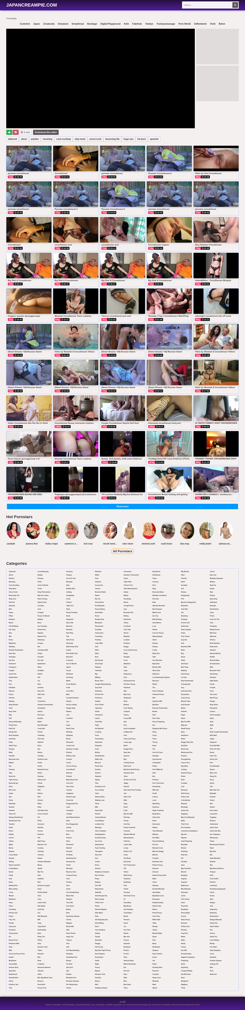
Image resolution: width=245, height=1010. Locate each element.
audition (184, 745)
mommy (184, 803)
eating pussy (215, 629)
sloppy (212, 902)
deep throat (70, 933)
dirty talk (69, 623)
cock (125, 660)
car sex (184, 677)
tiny (10, 681)
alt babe (41, 670)
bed (125, 759)
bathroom (185, 885)
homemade (42, 930)
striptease (127, 698)
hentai (154, 629)
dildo (183, 940)
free (125, 677)
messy (40, 752)
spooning (213, 599)
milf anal (213, 633)
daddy (11, 834)
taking (11, 861)
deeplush (63, 24)
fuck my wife (215, 745)
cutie (97, 749)
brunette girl (128, 612)
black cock (156, 612)
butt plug (184, 667)
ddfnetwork (200, 24)
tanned (184, 711)
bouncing (184, 749)
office (40, 940)
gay (96, 858)
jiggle (126, 783)
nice (211, 967)
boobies (69, 629)
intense (69, 838)
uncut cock (95, 139)
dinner (40, 711)
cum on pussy (158, 633)
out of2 (98, 885)
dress (97, 865)
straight (127, 657)
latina (97, 718)
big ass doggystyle (188, 602)
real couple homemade (219, 732)
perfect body (42, 892)
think (212, 616)
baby (183, 820)
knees (212, 800)
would (11, 896)
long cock (70, 745)
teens (154, 578)
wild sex (155, 790)
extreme (184, 923)
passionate (99, 626)
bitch (126, 745)
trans (154, 739)
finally (11, 923)
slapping (184, 814)
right (97, 964)
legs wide (99, 643)
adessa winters (226, 543)
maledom (127, 663)
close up (69, 800)
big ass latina (43, 595)
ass (39, 913)
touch (68, 670)
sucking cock (100, 786)
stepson (98, 776)
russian (41, 954)
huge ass (128, 139)
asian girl (184, 810)
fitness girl (13, 913)
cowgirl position (72, 698)
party (68, 609)
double (40, 718)
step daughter (215, 950)
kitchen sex (156, 906)
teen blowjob (157, 831)
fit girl (126, 954)
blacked (127, 636)
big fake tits (215, 790)
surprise (127, 943)
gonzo (11, 838)
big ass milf (128, 814)
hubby (97, 933)
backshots (42, 663)
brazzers (155, 681)
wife (10, 950)
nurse (97, 616)
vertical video (129, 960)
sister (154, 964)
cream (97, 861)
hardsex (12, 619)
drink (154, 820)
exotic (11, 872)
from (97, 735)
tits (67, 721)
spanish (154, 139)
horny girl (213, 759)
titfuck (68, 602)
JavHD (122, 1001)
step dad (12, 971)
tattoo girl (185, 797)
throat (68, 919)
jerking (69, 592)
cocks (68, 762)
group (183, 947)
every (11, 640)
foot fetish (99, 704)
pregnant (98, 745)
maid (154, 984)
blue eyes (127, 984)
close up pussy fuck (17, 954)
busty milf (70, 926)
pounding (127, 902)
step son (127, 752)
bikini (68, 681)
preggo (97, 943)
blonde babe (157, 933)
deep (11, 742)
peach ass (99, 766)
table (154, 923)
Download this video (46, 132)
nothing (69, 732)
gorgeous (12, 667)
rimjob (40, 619)
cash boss (166, 543)
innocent (41, 824)
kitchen (213, 882)
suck (183, 902)
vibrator (41, 971)
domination (214, 609)
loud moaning (43, 571)
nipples (40, 633)
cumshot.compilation (189, 831)
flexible (12, 756)
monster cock (157, 848)
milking (97, 677)
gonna (40, 831)
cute (39, 609)
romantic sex (157, 861)
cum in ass (185, 762)
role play (69, 633)
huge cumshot (14, 865)
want (97, 653)
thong (154, 742)
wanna (68, 711)
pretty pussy (157, 913)
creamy (69, 790)
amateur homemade (45, 704)
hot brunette (186, 974)
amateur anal (129, 773)
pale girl (12, 728)
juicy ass (12, 926)
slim (67, 930)
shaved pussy (186, 773)
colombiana (185, 800)
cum (68, 878)
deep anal (213, 646)
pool (211, 971)
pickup (212, 595)
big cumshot (186, 868)
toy (153, 749)
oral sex (127, 824)
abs (67, 971)
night (11, 844)
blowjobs (98, 623)
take (154, 657)
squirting (184, 967)
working (155, 981)
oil (10, 936)
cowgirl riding (186, 971)
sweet (97, 595)
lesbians (41, 964)
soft (67, 947)
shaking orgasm (101, 988)
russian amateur (72, 981)
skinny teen (42, 602)
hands (40, 858)
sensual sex (70, 861)
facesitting (99, 739)
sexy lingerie (186, 629)
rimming (213, 913)
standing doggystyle (218, 889)
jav (182, 612)
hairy (39, 807)
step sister (214, 704)
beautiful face (43, 769)
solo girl (98, 855)
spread (11, 858)
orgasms (213, 742)
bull (39, 882)
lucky (126, 848)
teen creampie (100, 831)
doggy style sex (187, 742)
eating (68, 960)
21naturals (49, 24)
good (154, 957)
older (40, 974)
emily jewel (205, 543)
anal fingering (186, 841)
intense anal (13, 967)
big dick (213, 851)
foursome (127, 571)
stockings (127, 599)
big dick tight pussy (103, 950)
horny (11, 981)
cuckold (155, 974)
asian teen (214, 827)
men (10, 715)
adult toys (13, 745)
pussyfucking (186, 954)
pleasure (155, 971)
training (41, 851)
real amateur (215, 643)
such (97, 926)
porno (11, 916)
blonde (155, 855)
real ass (12, 776)
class (11, 906)
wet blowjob (42, 916)
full (211, 786)
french (126, 940)
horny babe (185, 913)
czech (212, 571)
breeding (184, 616)
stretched (69, 844)
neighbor (41, 786)
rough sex (13, 732)
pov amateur (186, 827)
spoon (212, 769)
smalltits (12, 687)
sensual (155, 868)
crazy (154, 735)
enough (213, 605)
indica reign (51, 543)
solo (125, 667)
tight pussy (13, 779)
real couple (99, 899)
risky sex (156, 653)
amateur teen (100, 974)
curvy (11, 892)
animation (41, 708)
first (96, 578)
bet (211, 855)
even (183, 779)
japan (36, 24)
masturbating (157, 636)
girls (211, 875)
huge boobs (13, 704)
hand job (127, 797)
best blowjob (43, 725)
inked (154, 640)
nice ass (213, 575)
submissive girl (15, 820)
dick (39, 684)
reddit (212, 657)
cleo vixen (127, 543)
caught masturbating (103, 684)
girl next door (43, 810)
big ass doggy (158, 851)
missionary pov (186, 752)
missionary (214, 838)
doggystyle (185, 595)
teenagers (99, 851)
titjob (40, 950)
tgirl (10, 773)
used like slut (215, 831)
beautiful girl (71, 977)
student (213, 650)
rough (155, 926)
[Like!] (9, 132)
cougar (40, 643)
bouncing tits (112, 139)
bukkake (213, 793)
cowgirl (40, 612)
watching (156, 803)
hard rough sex (101, 896)
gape (68, 725)
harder (212, 807)
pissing (184, 930)
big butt (155, 704)
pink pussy (185, 793)
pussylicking (186, 759)
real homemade (187, 681)
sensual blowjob (15, 721)
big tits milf (185, 721)
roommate (99, 957)
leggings (69, 793)
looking (98, 732)
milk (96, 807)
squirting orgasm (73, 916)
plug (154, 588)
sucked (11, 807)
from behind (71, 684)
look (154, 800)
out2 (10, 708)
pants (154, 732)
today (40, 653)
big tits (40, 872)
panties (35, 139)
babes (126, 595)
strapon (155, 950)
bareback (127, 947)
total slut (98, 721)
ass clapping (215, 834)
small (97, 960)
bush (68, 616)
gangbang (70, 595)
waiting (184, 670)
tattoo (154, 930)
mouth (126, 933)
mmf (96, 984)
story (40, 889)
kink (126, 24)
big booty (127, 906)
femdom (127, 687)
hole (96, 916)
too (153, 687)
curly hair (41, 728)
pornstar (155, 599)
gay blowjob (214, 766)
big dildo (184, 766)
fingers (69, 575)
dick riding (99, 923)
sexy (39, 943)
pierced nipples (101, 909)
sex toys (12, 629)
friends (184, 578)
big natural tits (72, 779)
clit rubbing (13, 626)
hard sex (12, 653)
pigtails (184, 838)
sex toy (155, 616)
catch (212, 892)
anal (182, 865)
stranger (155, 756)
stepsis (11, 851)
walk (211, 725)
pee (39, 677)
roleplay (69, 954)
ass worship (157, 660)
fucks (212, 896)
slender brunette (158, 605)
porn (154, 585)
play (39, 875)
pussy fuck (42, 988)
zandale (11, 543)
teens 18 (12, 814)
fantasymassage (166, 24)
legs (125, 670)
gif (182, 858)
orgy (125, 803)
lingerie (127, 711)
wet (10, 636)
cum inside (214, 878)
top (67, 636)
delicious (155, 674)
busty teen (99, 681)
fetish (40, 783)
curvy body (13, 855)
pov (211, 930)
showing (69, 643)
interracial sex (186, 691)
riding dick (13, 885)
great (68, 599)
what (97, 650)
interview (12, 739)
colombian (128, 913)
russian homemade (159, 708)
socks (40, 766)
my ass (97, 599)
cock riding (214, 940)
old (39, 838)
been (183, 650)
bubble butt (70, 588)
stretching (214, 674)
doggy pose (128, 749)
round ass (42, 629)
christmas (99, 715)
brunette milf (186, 646)
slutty (40, 773)
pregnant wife (14, 943)
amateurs (184, 735)
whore (154, 909)
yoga (39, 923)
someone (12, 663)
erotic (11, 831)
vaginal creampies (188, 957)
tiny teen (127, 629)
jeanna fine (32, 543)
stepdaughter (100, 834)
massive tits (42, 844)
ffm (182, 599)
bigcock (184, 725)
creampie (69, 810)
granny (98, 769)
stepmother (99, 844)
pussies (184, 756)
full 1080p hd (157, 769)
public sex (214, 923)
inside (212, 588)
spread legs (71, 797)
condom (69, 718)
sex (153, 725)
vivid (212, 24)
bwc (125, 981)
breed (126, 916)
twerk (212, 841)
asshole (98, 977)
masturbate (99, 889)
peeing (183, 592)
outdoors (98, 698)
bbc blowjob (186, 889)
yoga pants (42, 926)
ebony (97, 981)
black (40, 721)
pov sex (41, 660)
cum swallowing (72, 892)
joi (39, 681)
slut (211, 803)
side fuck (127, 766)
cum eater (70, 906)
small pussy (185, 728)
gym (211, 721)
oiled (183, 660)
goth (68, 687)
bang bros (156, 814)
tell (211, 728)
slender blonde (129, 834)
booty (11, 848)
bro (153, 776)
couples (155, 858)
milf (39, 919)
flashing (184, 851)
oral (96, 646)
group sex (99, 585)
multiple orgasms (216, 578)
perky (40, 820)
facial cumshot (129, 827)
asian (68, 889)
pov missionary (72, 984)
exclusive (127, 861)
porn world (185, 24)
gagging (213, 817)
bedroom (213, 974)
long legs (128, 742)
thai (211, 623)
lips (125, 609)
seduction (185, 626)
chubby (41, 756)
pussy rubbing (158, 841)
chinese (41, 855)
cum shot (70, 691)
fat (39, 817)
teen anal (70, 786)
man (10, 609)
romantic (69, 742)
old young (99, 947)
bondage (92, 24)
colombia (12, 909)
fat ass (155, 844)
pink (154, 940)
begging (184, 984)
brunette (69, 657)
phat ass (41, 715)
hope (154, 745)
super (11, 612)
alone (24, 139)
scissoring (185, 674)
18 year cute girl (130, 779)
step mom (80, 139)
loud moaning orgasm (161, 677)
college (69, 814)
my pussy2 (99, 660)
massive (69, 773)
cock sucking (63, 139)
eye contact (99, 875)
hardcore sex (42, 759)
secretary (69, 677)
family (97, 936)
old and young (129, 684)
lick (67, 715)
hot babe (155, 838)
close (11, 800)
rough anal (99, 619)
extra (39, 745)
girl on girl (185, 623)
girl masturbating (72, 950)
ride (125, 977)
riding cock (70, 756)
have (183, 977)
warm (183, 739)
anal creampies (129, 728)
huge (183, 715)
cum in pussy (71, 766)
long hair (213, 814)
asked (11, 957)
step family (214, 926)
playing (11, 701)
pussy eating (100, 609)
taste (126, 776)
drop (125, 701)
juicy (212, 612)
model (154, 684)
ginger (212, 701)
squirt (68, 667)
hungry (11, 749)
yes (153, 960)
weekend (12, 899)
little (125, 810)
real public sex (72, 653)
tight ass (69, 605)
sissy (11, 902)
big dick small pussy (131, 769)
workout (98, 571)
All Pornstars (122, 551)
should (126, 786)
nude (11, 882)
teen (39, 896)
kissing (40, 578)
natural (11, 691)
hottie (97, 711)
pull (10, 718)
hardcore (155, 807)
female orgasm (216, 960)
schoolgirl (99, 612)
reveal (183, 848)
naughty (184, 875)
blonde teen (185, 701)
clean (154, 882)
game (11, 793)
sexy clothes (157, 954)
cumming (98, 636)
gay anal (98, 687)
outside (41, 657)
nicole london (110, 543)
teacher (12, 824)
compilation (13, 868)
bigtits (11, 762)
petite (183, 776)
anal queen (185, 704)
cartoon (155, 582)
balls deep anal (72, 646)
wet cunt (12, 790)
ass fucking (42, 626)
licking (184, 769)
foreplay (98, 629)
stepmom (69, 619)
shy (211, 865)
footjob (184, 861)
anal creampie (157, 691)
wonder (40, 827)
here (154, 715)
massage (98, 827)
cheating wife (43, 650)
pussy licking (71, 704)
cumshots (41, 701)
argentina (98, 742)
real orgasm (157, 609)
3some (68, 988)
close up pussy (129, 739)
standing (98, 691)
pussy (11, 694)
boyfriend (12, 960)
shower (98, 773)
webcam (213, 636)
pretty (97, 906)
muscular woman (44, 967)
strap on (213, 776)
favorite (69, 851)
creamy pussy (71, 875)
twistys (149, 24)
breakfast (184, 909)
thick (183, 988)
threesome (99, 633)
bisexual (184, 790)
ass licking (99, 790)
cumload (127, 626)
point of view (215, 749)
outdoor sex (13, 984)
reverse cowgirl (44, 885)
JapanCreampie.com (31, 5)
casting (40, 848)
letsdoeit (213, 885)
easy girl (41, 691)
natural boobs (215, 653)
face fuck (70, 831)
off (125, 868)
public (154, 766)
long (212, 954)
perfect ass (185, 926)
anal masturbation (73, 817)
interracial (156, 824)
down (212, 752)
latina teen (42, 902)
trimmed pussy (158, 694)
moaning (47, 139)
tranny (126, 715)
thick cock (99, 902)
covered (127, 831)
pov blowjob (99, 605)
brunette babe (100, 592)
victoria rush (148, 543)
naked (40, 674)
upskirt (97, 701)
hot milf (184, 950)
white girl (98, 759)
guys (212, 779)
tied (10, 988)
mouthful (98, 940)
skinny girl (42, 779)
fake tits (213, 756)
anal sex (41, 909)
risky (126, 653)
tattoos (69, 940)
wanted (40, 742)
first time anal (158, 783)
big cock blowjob (188, 817)
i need (11, 841)
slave (40, 667)
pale (39, 790)
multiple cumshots (159, 595)
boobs (154, 711)
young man (13, 964)
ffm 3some (185, 899)
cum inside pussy (130, 650)
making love (99, 800)
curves (212, 711)
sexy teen (12, 711)
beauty (126, 704)
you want (213, 947)
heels (11, 827)
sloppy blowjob (216, 919)
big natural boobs (217, 868)
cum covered (43, 814)
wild (125, 800)
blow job (213, 773)
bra (39, 646)
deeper (68, 974)
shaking (12, 646)
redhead (69, 674)
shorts (126, 633)
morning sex (13, 783)
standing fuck (71, 957)
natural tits (42, 636)
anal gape (99, 663)
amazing (184, 892)
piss (211, 762)
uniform (98, 582)
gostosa (69, 571)
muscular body (158, 592)
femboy (98, 640)
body (154, 943)
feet (125, 735)
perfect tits (128, 851)
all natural (156, 575)
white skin (156, 919)
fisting (68, 882)
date (154, 602)
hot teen (127, 930)
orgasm (184, 882)
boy (182, 653)
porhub (69, 752)
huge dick (99, 810)
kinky (11, 875)
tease (126, 578)
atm (182, 643)
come (183, 896)
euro (125, 974)
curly (126, 855)
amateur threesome (131, 575)
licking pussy (129, 762)
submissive (214, 916)
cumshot (25, 24)
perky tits (41, 936)
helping (98, 667)
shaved (212, 820)
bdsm (222, 24)
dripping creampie (102, 872)
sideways (41, 640)
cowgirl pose (129, 605)
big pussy (41, 841)
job (125, 793)
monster (69, 626)
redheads (156, 947)
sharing (155, 885)
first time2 (185, 636)
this (67, 943)
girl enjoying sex (101, 919)
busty (68, 739)
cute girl (69, 783)
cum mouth (70, 769)
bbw (68, 694)
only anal (156, 817)
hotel (183, 964)
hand (126, 807)
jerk (211, 906)
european (156, 899)
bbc (39, 957)
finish (126, 889)
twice (97, 803)
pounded (184, 906)
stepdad (98, 892)
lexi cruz (88, 543)
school (40, 800)
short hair (156, 670)
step (68, 585)
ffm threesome (129, 865)
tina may (184, 543)
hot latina (214, 810)
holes (183, 633)
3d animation (215, 663)
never (183, 657)
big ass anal (71, 872)
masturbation (129, 838)
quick (212, 783)
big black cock (158, 896)
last (182, 786)
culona (155, 797)
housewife (185, 694)
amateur (213, 677)
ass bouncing (100, 838)
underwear (214, 824)
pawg (97, 878)
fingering (184, 960)
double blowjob (158, 889)
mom (39, 960)
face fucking (100, 848)
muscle (183, 872)
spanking (127, 882)
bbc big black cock (45, 977)
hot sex (12, 660)
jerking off (214, 964)
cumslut (41, 605)
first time (156, 718)
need (212, 718)
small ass (127, 619)
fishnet (69, 776)
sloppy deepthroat (16, 817)
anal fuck (12, 674)
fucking (184, 619)
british (97, 752)
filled (11, 616)
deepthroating (157, 902)
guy (182, 687)
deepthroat (78, 24)
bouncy (40, 981)
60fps (40, 803)
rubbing (12, 803)
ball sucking (157, 619)
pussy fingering (158, 721)
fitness (212, 640)
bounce (98, 762)
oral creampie (215, 715)
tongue (213, 872)
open (40, 698)
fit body (69, 855)
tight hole (127, 582)
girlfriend (213, 602)
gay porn (184, 933)
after (183, 575)
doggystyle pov (72, 803)
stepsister (213, 909)
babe (154, 878)
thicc (126, 988)
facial (212, 684)
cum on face (157, 752)
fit (125, 899)
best (96, 657)
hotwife (12, 810)
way (125, 691)
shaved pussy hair (159, 875)
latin (68, 807)
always (155, 643)
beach (68, 909)
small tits (213, 936)
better (183, 708)
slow (10, 947)
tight (97, 725)
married (69, 848)
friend (40, 732)
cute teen (156, 916)
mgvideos (12, 643)
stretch (97, 814)
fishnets (127, 841)
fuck (212, 691)
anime (68, 650)
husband (127, 878)
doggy (126, 646)
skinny (155, 827)
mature (40, 793)
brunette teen (215, 670)
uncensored (156, 759)
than (97, 793)
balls (10, 752)
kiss (125, 725)
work (183, 582)
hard (68, 820)
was (39, 797)
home (126, 923)
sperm (154, 988)
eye (39, 749)
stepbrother (13, 677)
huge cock (156, 977)
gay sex (184, 640)
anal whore (156, 623)
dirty (183, 732)
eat (125, 967)
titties (126, 623)
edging (97, 882)
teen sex (41, 739)
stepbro (69, 899)
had (10, 633)
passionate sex (129, 681)
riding (126, 616)
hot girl (126, 971)
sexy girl (69, 967)
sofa (125, 957)
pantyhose (156, 571)
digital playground (111, 24)
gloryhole (213, 708)
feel (125, 885)
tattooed (12, 139)
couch (183, 916)
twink (68, 865)
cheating (213, 626)
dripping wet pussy (159, 728)
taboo (126, 872)
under (40, 762)
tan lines (213, 694)
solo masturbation (130, 588)
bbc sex (127, 936)
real (67, 913)
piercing (127, 817)
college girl (128, 732)
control (69, 759)
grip (10, 878)
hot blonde (99, 728)
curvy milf (127, 718)
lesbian (127, 640)
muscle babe (214, 660)
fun (10, 684)
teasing (12, 769)
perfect (126, 950)
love (154, 626)
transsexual (13, 933)
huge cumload (158, 810)
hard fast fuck (129, 896)
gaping (184, 878)
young (126, 820)
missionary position (217, 844)
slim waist (99, 913)
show (183, 718)
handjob (213, 957)
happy (97, 779)
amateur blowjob (44, 861)
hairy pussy (185, 919)
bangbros (184, 981)
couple (212, 687)
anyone (126, 756)
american (184, 663)
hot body (127, 858)
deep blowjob (215, 858)
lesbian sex (99, 824)
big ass (184, 834)
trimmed (98, 670)
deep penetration (44, 592)
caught (11, 670)
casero (97, 588)
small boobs (99, 756)
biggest (69, 923)
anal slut (184, 609)
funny (97, 967)
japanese (98, 708)
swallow (41, 878)
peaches (41, 834)
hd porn (141, 139)
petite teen (70, 728)
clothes (12, 698)
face (68, 885)
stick (10, 786)
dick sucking (14, 735)
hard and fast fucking (132, 790)
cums (40, 588)
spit (125, 721)
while (183, 936)
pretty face (13, 725)
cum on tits (214, 619)
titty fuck (185, 824)
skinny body (99, 797)
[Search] (235, 5)
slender (213, 861)
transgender (185, 684)
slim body (41, 906)
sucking (184, 585)
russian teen (43, 947)
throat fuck (128, 585)
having (155, 646)
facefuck (12, 930)
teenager (12, 657)
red (153, 698)
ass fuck (98, 841)
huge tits (69, 936)
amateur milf (157, 701)
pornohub (41, 984)
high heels (214, 681)
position (155, 779)
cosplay (184, 783)
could (154, 650)
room (126, 602)
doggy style (70, 708)
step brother (13, 977)
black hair (70, 896)
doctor (212, 933)
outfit (154, 793)
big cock (127, 694)
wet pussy (214, 698)
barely (212, 943)
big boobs (185, 571)
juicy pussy (185, 698)
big (96, 674)
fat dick (69, 964)
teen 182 (69, 902)
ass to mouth (71, 663)
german (41, 687)
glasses (155, 872)
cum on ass (71, 578)
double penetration (16, 650)
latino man (128, 844)
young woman (100, 817)
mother (212, 582)
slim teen (41, 694)
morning (69, 868)
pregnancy (128, 674)
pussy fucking (71, 612)
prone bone (99, 602)
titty (96, 783)
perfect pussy (157, 865)
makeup (155, 834)
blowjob (69, 582)
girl (182, 588)
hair (10, 797)
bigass (97, 971)
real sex (184, 855)
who (211, 667)
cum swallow (100, 930)
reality (40, 575)
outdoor (127, 643)
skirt (211, 899)
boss (39, 623)
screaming (156, 786)
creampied (156, 762)
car (125, 926)
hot (10, 766)
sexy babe (156, 892)
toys (39, 899)
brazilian (184, 844)
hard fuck (70, 640)
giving (68, 827)
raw (211, 592)
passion (127, 919)
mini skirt (213, 735)
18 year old (99, 694)
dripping (69, 735)
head (212, 848)
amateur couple (72, 749)
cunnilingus (99, 820)
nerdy (183, 943)
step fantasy (42, 599)
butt (67, 834)
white (97, 575)
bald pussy (128, 875)
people (68, 701)
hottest (98, 868)
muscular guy (14, 759)
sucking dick (157, 967)
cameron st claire (72, 543)
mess (68, 841)
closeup (127, 892)
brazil (11, 623)
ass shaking (128, 909)
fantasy (41, 776)
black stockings (130, 964)
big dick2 (156, 663)
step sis (213, 585)
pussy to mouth (44, 616)
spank (40, 868)
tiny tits (12, 919)
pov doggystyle (72, 824)
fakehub (137, 24)
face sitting (128, 708)
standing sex (71, 858)
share (154, 936)
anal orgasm (100, 954)
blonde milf (156, 667)
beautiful (184, 605)
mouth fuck (13, 940)
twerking (41, 735)
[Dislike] (16, 132)
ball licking (13, 889)
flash (40, 582)
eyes (39, 933)
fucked (212, 797)
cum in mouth (43, 585)
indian (126, 592)
